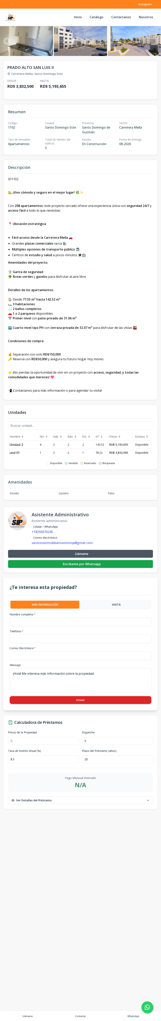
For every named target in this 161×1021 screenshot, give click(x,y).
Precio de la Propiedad (22, 732)
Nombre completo (22, 614)
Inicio (78, 17)
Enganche (88, 732)
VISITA (116, 604)
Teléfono (16, 631)
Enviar (80, 700)
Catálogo (96, 17)
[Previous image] (7, 41)
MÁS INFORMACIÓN (45, 604)
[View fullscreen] (154, 49)
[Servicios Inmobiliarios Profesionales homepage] (10, 17)
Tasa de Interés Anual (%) (24, 751)
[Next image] (154, 41)
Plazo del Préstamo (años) (99, 751)
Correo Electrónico (23, 648)
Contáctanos (121, 17)
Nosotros (146, 17)
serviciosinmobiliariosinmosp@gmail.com (62, 543)
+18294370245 (42, 532)
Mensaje (15, 665)
